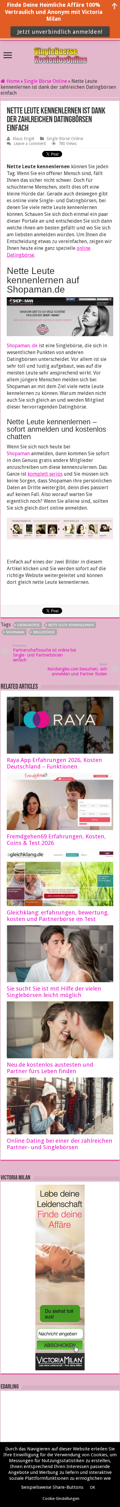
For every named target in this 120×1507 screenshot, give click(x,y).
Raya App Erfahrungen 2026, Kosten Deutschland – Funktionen (54, 763)
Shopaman (18, 453)
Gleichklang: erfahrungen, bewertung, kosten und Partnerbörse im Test (58, 915)
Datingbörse (28, 625)
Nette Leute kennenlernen (71, 625)
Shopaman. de (22, 346)
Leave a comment (30, 143)
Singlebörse (44, 632)
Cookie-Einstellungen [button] (60, 1498)
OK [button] (92, 1487)
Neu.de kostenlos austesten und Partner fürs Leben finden (50, 1067)
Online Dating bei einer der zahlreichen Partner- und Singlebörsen (59, 1143)
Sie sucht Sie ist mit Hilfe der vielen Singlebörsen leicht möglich (54, 991)
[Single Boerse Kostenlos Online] (60, 54)
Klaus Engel (23, 138)
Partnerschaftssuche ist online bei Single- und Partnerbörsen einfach (44, 653)
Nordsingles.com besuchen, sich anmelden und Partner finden (77, 669)
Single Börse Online (45, 81)
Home (12, 81)
